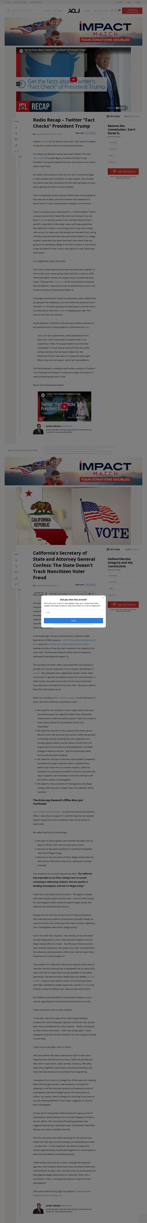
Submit (73, 621)
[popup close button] (103, 598)
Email (48, 612)
